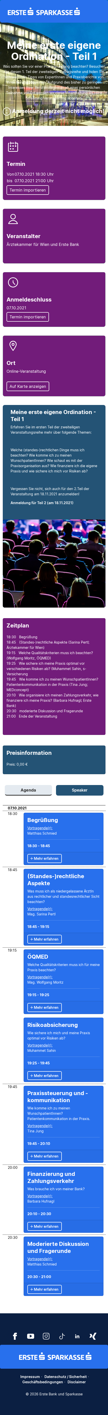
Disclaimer (77, 1382)
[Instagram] (46, 1335)
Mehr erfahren (46, 858)
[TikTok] (62, 1335)
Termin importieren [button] (28, 190)
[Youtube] (31, 1335)
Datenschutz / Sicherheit (65, 1376)
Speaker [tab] (79, 790)
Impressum (30, 1376)
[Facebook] (15, 1335)
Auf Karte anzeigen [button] (28, 386)
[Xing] (93, 1335)
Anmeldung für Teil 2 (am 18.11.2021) (42, 503)
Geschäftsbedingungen (42, 1382)
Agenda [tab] (28, 790)
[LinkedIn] (77, 1335)
